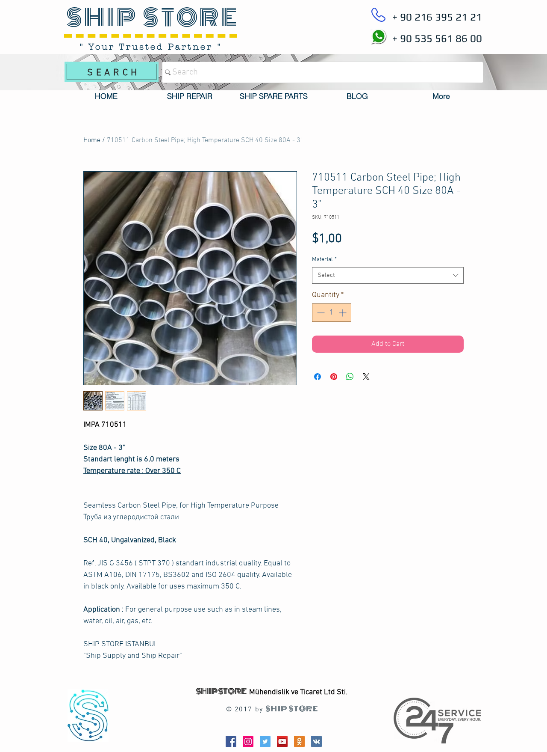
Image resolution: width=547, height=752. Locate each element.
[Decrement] (319, 312)
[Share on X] (366, 377)
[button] (190, 96)
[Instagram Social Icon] (248, 741)
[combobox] (388, 275)
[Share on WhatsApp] (350, 377)
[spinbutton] (331, 312)
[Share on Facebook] (317, 377)
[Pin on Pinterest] (334, 377)
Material (324, 259)
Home (91, 140)
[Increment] (343, 312)
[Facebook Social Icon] (231, 741)
